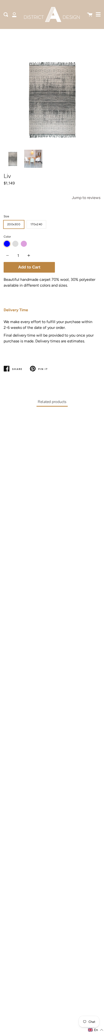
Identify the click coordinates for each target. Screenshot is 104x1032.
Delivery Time (16, 310)
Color (7, 236)
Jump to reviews (86, 197)
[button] (96, 1030)
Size (6, 216)
